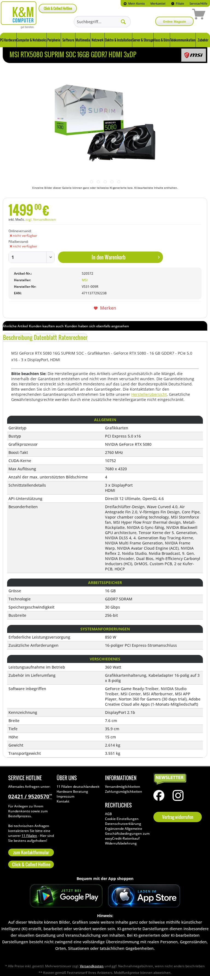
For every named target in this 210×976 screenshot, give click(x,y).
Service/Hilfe (198, 3)
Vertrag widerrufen (177, 817)
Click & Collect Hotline (58, 8)
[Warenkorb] (179, 15)
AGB (108, 814)
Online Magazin (174, 21)
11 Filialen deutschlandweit (78, 786)
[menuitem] (134, 3)
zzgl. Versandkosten (40, 219)
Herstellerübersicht (149, 394)
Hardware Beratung (72, 791)
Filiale (179, 3)
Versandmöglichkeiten (122, 786)
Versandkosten (92, 966)
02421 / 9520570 (30, 796)
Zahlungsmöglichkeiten (123, 791)
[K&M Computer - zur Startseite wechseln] (18, 15)
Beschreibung (17, 337)
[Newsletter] (176, 779)
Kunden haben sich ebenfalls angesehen (97, 326)
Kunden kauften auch (46, 326)
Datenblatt (45, 337)
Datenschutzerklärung (123, 823)
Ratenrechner (73, 337)
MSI (85, 280)
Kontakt (63, 801)
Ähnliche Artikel (15, 326)
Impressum (65, 796)
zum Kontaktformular (31, 852)
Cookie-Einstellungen (122, 818)
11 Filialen (29, 835)
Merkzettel (157, 3)
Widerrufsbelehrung (121, 843)
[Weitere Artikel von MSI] (193, 55)
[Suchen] (123, 21)
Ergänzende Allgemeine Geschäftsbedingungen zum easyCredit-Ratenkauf (127, 833)
